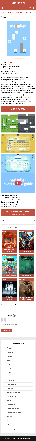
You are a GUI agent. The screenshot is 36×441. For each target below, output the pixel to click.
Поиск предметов (13, 408)
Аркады (9, 356)
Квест (9, 400)
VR (8, 425)
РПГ (8, 376)
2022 (11, 62)
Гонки (9, 372)
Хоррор (9, 417)
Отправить (6, 330)
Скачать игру (18, 108)
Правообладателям (13, 429)
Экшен (9, 360)
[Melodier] (18, 38)
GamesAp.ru (18, 2)
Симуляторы (11, 384)
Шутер (9, 364)
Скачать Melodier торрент (18, 212)
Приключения (11, 396)
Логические (11, 404)
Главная (9, 348)
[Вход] (14, 315)
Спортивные (11, 388)
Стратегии (10, 380)
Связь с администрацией (21, 438)
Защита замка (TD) (13, 392)
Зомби (9, 421)
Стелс (9, 368)
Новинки (10, 352)
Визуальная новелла (14, 412)
